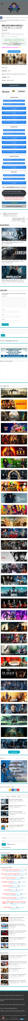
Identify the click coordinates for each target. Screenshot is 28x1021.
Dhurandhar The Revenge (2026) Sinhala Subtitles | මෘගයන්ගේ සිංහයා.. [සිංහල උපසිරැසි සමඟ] (17, 932)
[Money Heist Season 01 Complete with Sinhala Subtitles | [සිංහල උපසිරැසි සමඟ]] (4, 982)
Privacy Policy (8, 1015)
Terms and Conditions (16, 1015)
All (5, 20)
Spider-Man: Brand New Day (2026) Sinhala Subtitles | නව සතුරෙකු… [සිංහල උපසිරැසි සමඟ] (17, 926)
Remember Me (12, 844)
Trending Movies (14, 33)
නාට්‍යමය (6, 34)
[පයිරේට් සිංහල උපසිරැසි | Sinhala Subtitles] (14, 7)
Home (2, 20)
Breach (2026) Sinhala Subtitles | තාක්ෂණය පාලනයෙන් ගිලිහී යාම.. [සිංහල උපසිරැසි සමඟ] (13, 281)
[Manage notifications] (3, 1017)
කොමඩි (22, 33)
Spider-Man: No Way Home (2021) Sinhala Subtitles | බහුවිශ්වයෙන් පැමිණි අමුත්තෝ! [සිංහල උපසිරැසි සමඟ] (18, 963)
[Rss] (10, 790)
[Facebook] (12, 790)
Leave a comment (6, 36)
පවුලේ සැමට (10, 34)
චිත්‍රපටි (3, 34)
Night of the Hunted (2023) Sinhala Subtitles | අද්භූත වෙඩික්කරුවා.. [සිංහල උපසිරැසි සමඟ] (18, 220)
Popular (7, 796)
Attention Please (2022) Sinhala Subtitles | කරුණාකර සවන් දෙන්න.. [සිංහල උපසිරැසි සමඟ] (10, 214)
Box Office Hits (7, 33)
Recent (2, 796)
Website (3, 319)
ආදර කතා (19, 33)
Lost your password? (6, 847)
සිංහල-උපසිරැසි (16, 34)
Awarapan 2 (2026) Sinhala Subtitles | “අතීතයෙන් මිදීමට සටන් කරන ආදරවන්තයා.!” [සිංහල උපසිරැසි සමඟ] (17, 820)
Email (3, 314)
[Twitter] (15, 790)
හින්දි (20, 34)
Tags (19, 796)
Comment (4, 296)
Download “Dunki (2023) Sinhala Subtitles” (13, 193)
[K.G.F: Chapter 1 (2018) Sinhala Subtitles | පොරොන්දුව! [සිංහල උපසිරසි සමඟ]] (4, 976)
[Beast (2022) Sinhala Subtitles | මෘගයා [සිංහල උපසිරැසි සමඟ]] (4, 970)
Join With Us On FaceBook (14, 51)
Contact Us (24, 1015)
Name (3, 309)
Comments (13, 796)
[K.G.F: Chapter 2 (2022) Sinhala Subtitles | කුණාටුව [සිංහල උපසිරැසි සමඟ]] (4, 957)
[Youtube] (18, 790)
